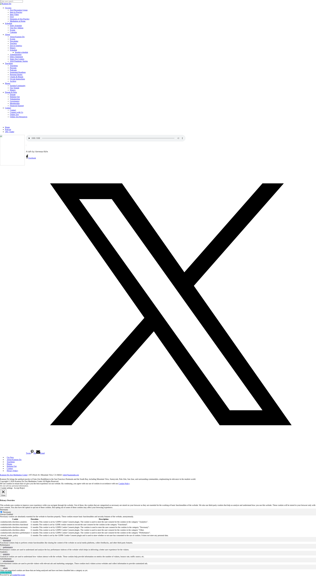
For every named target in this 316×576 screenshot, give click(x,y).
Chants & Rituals (16, 77)
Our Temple (14, 88)
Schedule (8, 23)
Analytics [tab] (3, 552)
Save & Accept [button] (6, 573)
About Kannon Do (17, 37)
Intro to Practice (16, 12)
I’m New (10, 457)
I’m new (8, 8)
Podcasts (13, 70)
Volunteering (15, 99)
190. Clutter (9, 132)
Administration (15, 54)
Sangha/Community (17, 86)
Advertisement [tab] (5, 559)
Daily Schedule (16, 26)
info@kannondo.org (71, 475)
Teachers (13, 43)
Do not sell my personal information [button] (14, 486)
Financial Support (17, 106)
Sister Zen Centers (17, 59)
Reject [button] (22, 488)
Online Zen (14, 114)
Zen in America (16, 46)
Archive (13, 81)
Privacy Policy (12, 471)
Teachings (9, 63)
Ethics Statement (16, 57)
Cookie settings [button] (7, 488)
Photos (7, 83)
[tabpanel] (158, 526)
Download (29, 148)
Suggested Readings (18, 72)
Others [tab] (2, 566)
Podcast (8, 129)
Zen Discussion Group (19, 10)
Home (7, 127)
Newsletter (14, 41)
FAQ (12, 17)
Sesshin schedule (21, 52)
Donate (13, 94)
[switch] (1, 540)
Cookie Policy (123, 484)
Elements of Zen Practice (19, 19)
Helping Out (15, 97)
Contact (8, 108)
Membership (15, 103)
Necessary (7, 512)
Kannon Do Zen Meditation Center (13, 475)
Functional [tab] (4, 538)
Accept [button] (16, 488)
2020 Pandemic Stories (19, 61)
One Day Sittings (16, 28)
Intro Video (14, 14)
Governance (14, 101)
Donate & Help (11, 92)
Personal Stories (16, 74)
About (7, 34)
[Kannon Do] (5, 4)
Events (12, 30)
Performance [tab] (5, 545)
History (13, 48)
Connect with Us (16, 112)
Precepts (13, 68)
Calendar (13, 32)
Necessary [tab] (4, 510)
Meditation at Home (17, 21)
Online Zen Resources (18, 117)
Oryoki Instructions (17, 79)
